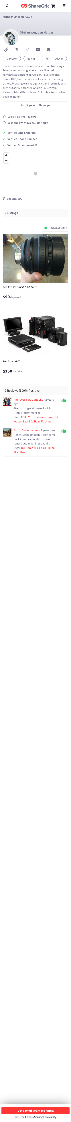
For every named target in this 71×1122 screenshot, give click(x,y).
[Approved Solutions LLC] (7, 401)
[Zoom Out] (6, 160)
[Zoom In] (6, 155)
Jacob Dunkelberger (26, 430)
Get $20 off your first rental (35, 1110)
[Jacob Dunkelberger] (7, 432)
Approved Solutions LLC (29, 399)
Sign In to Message (38, 105)
